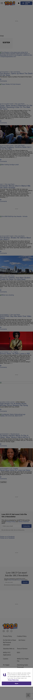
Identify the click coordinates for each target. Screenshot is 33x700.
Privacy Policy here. (13, 680)
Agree (16, 683)
